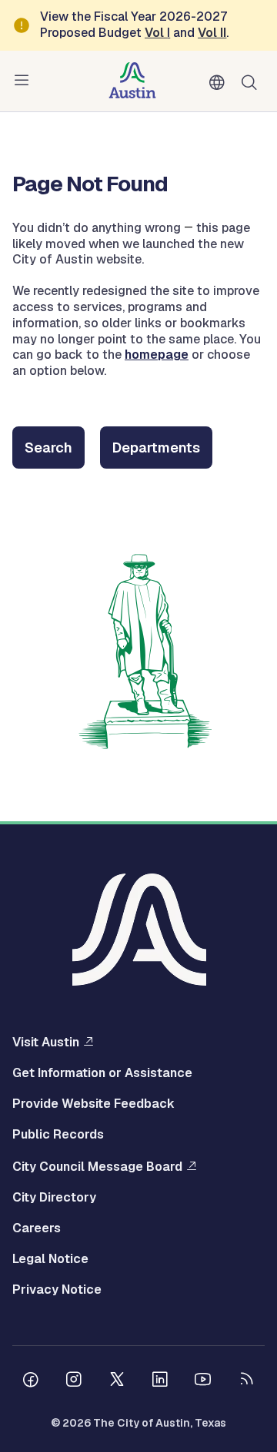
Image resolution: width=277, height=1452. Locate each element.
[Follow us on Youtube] (203, 1381)
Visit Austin (45, 1042)
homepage (157, 354)
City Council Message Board (97, 1166)
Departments (156, 447)
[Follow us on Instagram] (74, 1381)
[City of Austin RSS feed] (246, 1381)
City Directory (54, 1198)
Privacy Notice (57, 1290)
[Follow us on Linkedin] (160, 1381)
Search (252, 81)
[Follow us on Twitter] (117, 1381)
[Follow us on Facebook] (31, 1381)
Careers (36, 1228)
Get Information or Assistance (102, 1073)
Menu (24, 80)
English (220, 83)
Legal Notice (50, 1259)
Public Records (58, 1135)
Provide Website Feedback (93, 1104)
